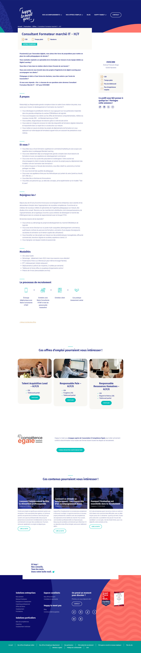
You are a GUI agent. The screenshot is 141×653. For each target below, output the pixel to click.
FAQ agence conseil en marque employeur (109, 645)
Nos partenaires (68, 645)
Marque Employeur (21, 599)
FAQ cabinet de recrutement (85, 645)
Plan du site (129, 645)
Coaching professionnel (23, 604)
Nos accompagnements (51, 15)
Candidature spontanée (51, 599)
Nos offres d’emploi (73, 15)
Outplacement (20, 609)
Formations (19, 611)
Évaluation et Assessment (23, 601)
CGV (87, 647)
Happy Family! (99, 15)
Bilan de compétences (22, 621)
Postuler (35, 397)
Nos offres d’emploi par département (49, 645)
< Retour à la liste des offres (28, 322)
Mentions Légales (57, 647)
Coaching (18, 624)
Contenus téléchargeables (51, 612)
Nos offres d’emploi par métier (26, 645)
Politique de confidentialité (74, 647)
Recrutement (20, 596)
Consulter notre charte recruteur (70, 450)
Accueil (11, 645)
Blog (88, 15)
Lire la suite (24, 528)
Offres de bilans (20, 606)
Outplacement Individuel (23, 626)
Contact (116, 15)
